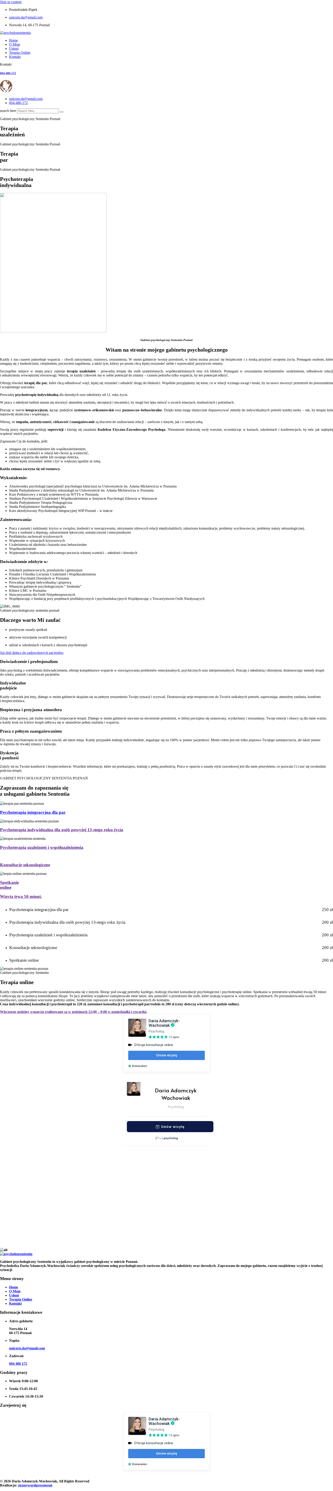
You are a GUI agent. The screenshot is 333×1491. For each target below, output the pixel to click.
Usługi (14, 48)
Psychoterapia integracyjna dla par (32, 812)
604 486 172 (18, 1364)
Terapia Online (19, 52)
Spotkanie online (9, 885)
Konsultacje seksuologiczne (25, 864)
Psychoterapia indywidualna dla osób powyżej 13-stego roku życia (61, 829)
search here (8, 111)
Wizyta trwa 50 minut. (21, 896)
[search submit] (61, 112)
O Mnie (14, 44)
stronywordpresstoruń (35, 1485)
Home (13, 40)
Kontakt (15, 57)
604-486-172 (8, 73)
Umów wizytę (172, 1127)
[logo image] (20, 91)
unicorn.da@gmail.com (26, 17)
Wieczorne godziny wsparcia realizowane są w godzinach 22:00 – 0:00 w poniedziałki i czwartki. (73, 1012)
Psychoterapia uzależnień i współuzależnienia (41, 847)
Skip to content (11, 2)
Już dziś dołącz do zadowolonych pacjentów (32, 653)
